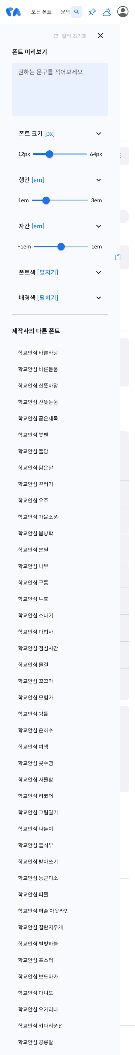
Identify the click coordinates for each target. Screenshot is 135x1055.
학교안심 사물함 (35, 779)
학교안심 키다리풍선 (40, 1026)
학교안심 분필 (33, 550)
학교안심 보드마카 (38, 976)
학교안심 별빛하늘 (38, 943)
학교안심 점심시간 (38, 648)
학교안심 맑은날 (35, 467)
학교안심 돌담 (33, 451)
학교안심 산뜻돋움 (38, 402)
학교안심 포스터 (35, 960)
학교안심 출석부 (35, 845)
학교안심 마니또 (35, 993)
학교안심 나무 (33, 566)
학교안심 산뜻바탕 (38, 385)
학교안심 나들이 (35, 829)
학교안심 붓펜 (33, 435)
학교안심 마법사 (35, 632)
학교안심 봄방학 (35, 533)
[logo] (13, 11)
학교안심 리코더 (35, 796)
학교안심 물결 (33, 664)
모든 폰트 (41, 12)
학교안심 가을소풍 (38, 517)
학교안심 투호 (33, 599)
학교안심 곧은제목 (38, 418)
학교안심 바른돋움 (38, 369)
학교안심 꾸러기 (35, 484)
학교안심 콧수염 (35, 763)
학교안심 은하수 (35, 730)
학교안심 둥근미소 (38, 878)
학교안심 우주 (33, 500)
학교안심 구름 (33, 582)
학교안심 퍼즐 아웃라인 (43, 911)
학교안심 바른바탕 (38, 353)
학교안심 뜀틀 (33, 714)
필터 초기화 (74, 36)
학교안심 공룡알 (35, 1042)
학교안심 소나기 (35, 615)
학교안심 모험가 (35, 697)
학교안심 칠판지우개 (40, 927)
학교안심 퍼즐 (33, 894)
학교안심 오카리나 (38, 1009)
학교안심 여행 (33, 746)
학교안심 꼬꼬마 (35, 681)
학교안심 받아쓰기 (38, 861)
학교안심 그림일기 (38, 812)
